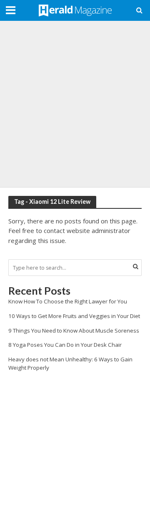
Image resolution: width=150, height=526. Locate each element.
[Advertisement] (75, 104)
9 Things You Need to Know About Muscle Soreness (73, 330)
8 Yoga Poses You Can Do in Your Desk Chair (65, 344)
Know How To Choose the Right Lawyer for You (67, 301)
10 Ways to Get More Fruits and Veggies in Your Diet (74, 316)
